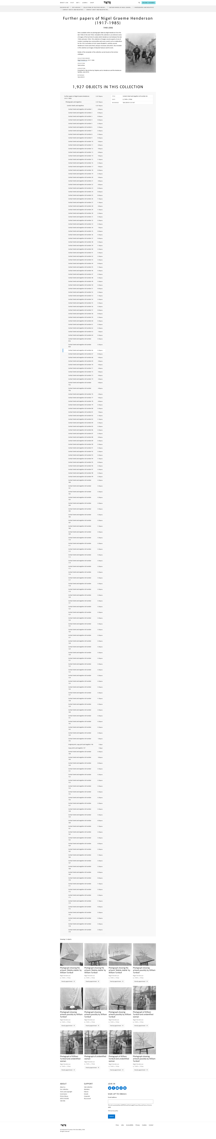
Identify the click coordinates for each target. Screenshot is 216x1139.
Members (87, 1089)
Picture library (64, 1096)
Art (77, 3)
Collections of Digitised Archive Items (96, 7)
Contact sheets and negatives (73, 9)
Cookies (144, 1125)
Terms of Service (147, 1105)
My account (87, 1098)
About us (62, 1087)
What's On (64, 3)
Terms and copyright (66, 1092)
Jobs (122, 1125)
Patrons (86, 1092)
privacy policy (114, 1110)
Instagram (121, 1088)
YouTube (117, 1088)
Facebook (113, 1088)
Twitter (109, 1088)
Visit (72, 3)
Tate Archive (76, 7)
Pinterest (125, 1088)
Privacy (138, 1125)
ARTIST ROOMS (64, 1098)
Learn (84, 3)
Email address (112, 1097)
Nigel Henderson (82, 60)
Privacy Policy (137, 1105)
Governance (63, 1094)
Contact (151, 1125)
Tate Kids (62, 1101)
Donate (86, 1094)
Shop (92, 3)
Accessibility (129, 1125)
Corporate (87, 1096)
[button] (138, 2)
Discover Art (64, 7)
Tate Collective (88, 1087)
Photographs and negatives (144, 7)
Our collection (64, 1089)
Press (117, 1125)
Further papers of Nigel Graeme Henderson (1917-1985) (128, 7)
